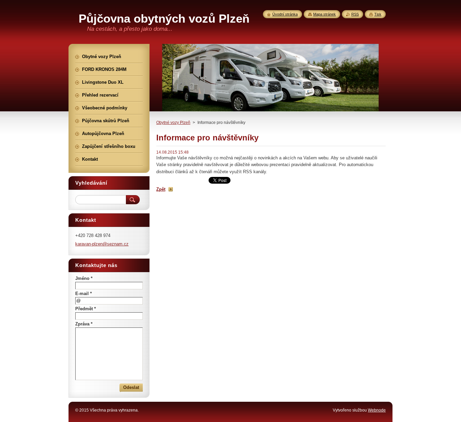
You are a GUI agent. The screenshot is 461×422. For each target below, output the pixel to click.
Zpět (160, 189)
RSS (355, 14)
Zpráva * (83, 323)
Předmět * (85, 308)
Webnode (377, 410)
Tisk (377, 14)
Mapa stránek (324, 14)
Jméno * (83, 278)
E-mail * (83, 293)
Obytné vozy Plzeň (173, 123)
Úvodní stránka (285, 14)
